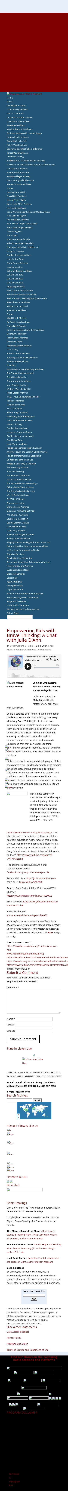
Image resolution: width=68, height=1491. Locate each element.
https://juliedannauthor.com (41, 878)
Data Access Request (18, 1331)
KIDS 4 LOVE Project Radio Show (22, 223)
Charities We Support (34, 59)
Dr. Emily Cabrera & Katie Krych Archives (25, 329)
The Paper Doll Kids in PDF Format (23, 247)
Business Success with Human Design (24, 133)
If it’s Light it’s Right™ (16, 215)
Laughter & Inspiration (17, 518)
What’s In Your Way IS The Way (21, 463)
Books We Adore (34, 29)
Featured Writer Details (34, 44)
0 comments (44, 649)
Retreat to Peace (14, 341)
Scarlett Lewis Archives (17, 377)
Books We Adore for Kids (34, 48)
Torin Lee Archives (15, 400)
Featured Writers (34, 41)
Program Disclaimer (17, 1343)
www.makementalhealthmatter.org (25, 953)
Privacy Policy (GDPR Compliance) (22, 597)
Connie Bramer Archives (18, 522)
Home (10, 97)
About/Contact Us (34, 14)
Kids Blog (34, 56)
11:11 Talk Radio (14, 408)
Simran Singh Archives (17, 412)
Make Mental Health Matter (20, 290)
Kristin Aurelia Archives (17, 361)
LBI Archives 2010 (15, 274)
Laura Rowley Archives (17, 109)
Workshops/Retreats (34, 82)
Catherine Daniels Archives (19, 345)
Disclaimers (12, 577)
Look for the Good (15, 259)
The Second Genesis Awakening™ (22, 483)
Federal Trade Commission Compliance (25, 593)
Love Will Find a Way (16, 526)
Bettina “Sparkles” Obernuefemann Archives (27, 546)
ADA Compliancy (14, 581)
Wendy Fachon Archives (18, 495)
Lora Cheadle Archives (17, 168)
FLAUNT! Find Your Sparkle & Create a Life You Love (31, 164)
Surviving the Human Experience (22, 357)
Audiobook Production (34, 33)
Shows (10, 101)
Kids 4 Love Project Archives (20, 227)
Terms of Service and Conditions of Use (27, 1349)
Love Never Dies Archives (18, 121)
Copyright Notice (15, 589)
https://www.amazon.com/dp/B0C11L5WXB (29, 832)
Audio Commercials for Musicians (34, 78)
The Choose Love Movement (20, 373)
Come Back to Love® (17, 140)
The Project (12, 235)
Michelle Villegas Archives (18, 176)
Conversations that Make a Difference (24, 148)
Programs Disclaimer (16, 601)
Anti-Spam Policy (15, 585)
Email (11, 1024)
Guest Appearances (16, 286)
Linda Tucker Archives (17, 444)
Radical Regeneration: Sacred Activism (24, 447)
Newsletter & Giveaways (34, 25)
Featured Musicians (34, 71)
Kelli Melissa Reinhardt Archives (21, 294)
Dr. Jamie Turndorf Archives (19, 117)
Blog (34, 52)
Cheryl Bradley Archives (18, 219)
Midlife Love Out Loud (17, 306)
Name (11, 1018)
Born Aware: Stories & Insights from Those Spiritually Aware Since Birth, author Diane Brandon (32, 1234)
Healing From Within (16, 192)
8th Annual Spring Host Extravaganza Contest (28, 562)
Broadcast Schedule (16, 573)
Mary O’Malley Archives (18, 467)
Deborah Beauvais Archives (19, 270)
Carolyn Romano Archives (19, 255)
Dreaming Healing (15, 156)
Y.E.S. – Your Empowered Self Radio (23, 396)
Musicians (34, 67)
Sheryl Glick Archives (16, 196)
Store (34, 86)
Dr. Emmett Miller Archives (19, 203)
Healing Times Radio (16, 200)
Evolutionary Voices (16, 404)
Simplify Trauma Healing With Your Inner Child (28, 542)
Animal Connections (16, 105)
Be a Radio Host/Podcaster (19, 558)
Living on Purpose (15, 251)
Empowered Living (15, 503)
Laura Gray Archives (16, 530)
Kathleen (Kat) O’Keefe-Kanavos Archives (26, 160)
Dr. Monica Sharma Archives (20, 459)
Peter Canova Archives (17, 337)
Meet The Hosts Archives (18, 302)
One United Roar (14, 440)
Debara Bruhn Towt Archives (20, 487)
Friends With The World (18, 172)
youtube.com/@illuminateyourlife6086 (27, 915)
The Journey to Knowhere (19, 381)
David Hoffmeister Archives (19, 420)
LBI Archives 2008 (15, 282)
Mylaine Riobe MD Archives (19, 129)
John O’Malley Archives (17, 385)
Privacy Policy (14, 1337)
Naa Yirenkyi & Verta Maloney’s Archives (25, 369)
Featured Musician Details (34, 74)
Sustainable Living (15, 471)
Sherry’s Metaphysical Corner (20, 534)
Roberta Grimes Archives (18, 353)
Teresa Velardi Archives (17, 152)
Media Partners (34, 63)
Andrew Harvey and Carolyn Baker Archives (27, 451)
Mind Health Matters (16, 318)
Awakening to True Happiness (21, 416)
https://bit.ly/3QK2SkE (30, 882)
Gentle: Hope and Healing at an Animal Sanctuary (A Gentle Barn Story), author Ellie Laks (34, 1248)
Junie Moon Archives (16, 310)
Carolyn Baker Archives (17, 428)
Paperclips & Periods (16, 326)
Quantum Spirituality (17, 333)
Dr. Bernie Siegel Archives (18, 322)
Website (11, 1030)
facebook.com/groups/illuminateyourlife (28, 872)
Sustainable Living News (18, 569)
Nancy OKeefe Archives (17, 137)
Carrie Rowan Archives (17, 263)
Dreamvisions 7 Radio (21, 645)
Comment (13, 987)
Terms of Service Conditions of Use (23, 609)
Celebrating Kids (14, 231)
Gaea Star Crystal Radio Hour (20, 180)
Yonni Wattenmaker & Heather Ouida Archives (28, 211)
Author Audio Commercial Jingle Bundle (34, 37)
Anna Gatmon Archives (17, 514)
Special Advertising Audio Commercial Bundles (34, 22)
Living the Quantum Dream (19, 432)
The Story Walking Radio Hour (21, 491)
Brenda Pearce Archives (18, 506)
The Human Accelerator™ (19, 475)
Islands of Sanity (14, 424)
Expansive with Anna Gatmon (20, 510)
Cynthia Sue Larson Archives (20, 436)
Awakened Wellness (16, 125)
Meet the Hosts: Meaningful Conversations (27, 298)
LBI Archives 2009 (15, 278)
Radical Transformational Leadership (24, 455)
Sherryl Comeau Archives (18, 538)
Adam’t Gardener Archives (19, 479)
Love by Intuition (15, 266)
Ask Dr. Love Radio (15, 113)
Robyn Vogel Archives (17, 144)
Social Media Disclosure (18, 605)
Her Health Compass (16, 207)
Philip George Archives (17, 392)
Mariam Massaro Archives (19, 184)
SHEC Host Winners (16, 499)
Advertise (34, 18)
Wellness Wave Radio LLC (19, 389)
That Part (11, 365)
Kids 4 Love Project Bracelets (20, 243)
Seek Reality (12, 349)
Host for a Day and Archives (20, 565)
